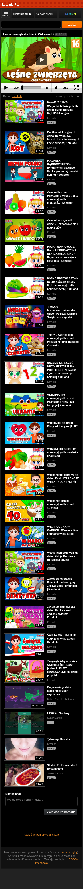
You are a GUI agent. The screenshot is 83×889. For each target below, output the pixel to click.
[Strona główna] (11, 4)
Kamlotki (17, 96)
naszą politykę (68, 852)
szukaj (72, 24)
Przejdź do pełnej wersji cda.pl (41, 834)
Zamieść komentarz (61, 811)
